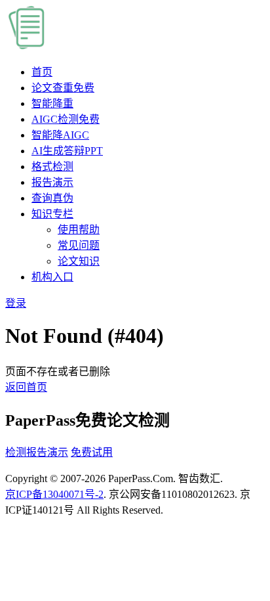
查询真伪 (52, 198)
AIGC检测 (65, 119)
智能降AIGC (60, 135)
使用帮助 (79, 229)
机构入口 (52, 276)
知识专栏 (52, 213)
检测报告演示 (36, 452)
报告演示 (52, 182)
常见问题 (79, 245)
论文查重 (62, 87)
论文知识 (79, 261)
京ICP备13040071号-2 (54, 494)
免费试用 (92, 452)
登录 (15, 303)
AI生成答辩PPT (67, 150)
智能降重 (52, 103)
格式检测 (52, 166)
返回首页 (26, 387)
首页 (41, 72)
